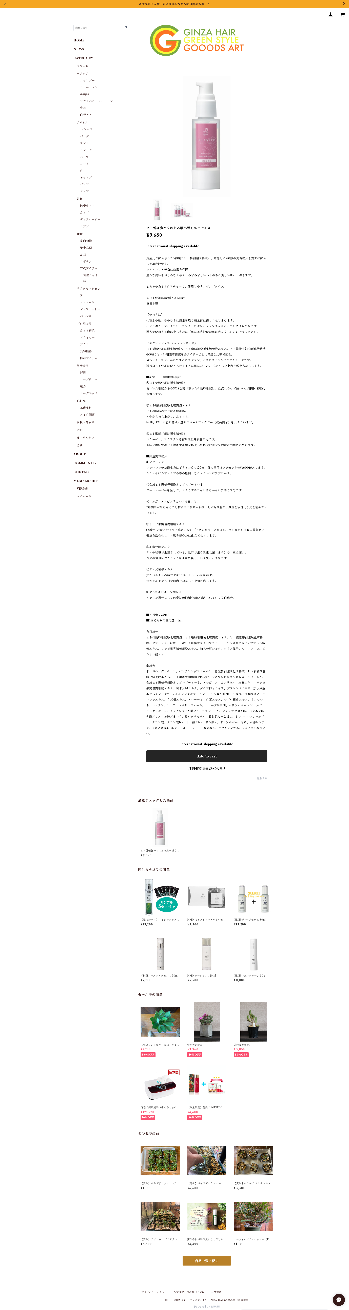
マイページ (84, 496)
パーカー (86, 157)
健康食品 (83, 366)
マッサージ (87, 302)
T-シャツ (86, 129)
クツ (83, 170)
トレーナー (87, 150)
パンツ (84, 184)
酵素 (83, 372)
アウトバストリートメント (98, 101)
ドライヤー (87, 337)
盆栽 (83, 254)
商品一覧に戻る (207, 1261)
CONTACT (82, 472)
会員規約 (216, 1292)
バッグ (84, 136)
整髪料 (84, 94)
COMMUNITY (85, 463)
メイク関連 (87, 415)
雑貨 (80, 199)
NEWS (79, 49)
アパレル (82, 122)
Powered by (202, 1306)
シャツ (84, 191)
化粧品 (81, 401)
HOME (79, 40)
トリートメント (90, 87)
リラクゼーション (88, 288)
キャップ (86, 177)
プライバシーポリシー (154, 1292)
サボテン (86, 261)
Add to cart (207, 756)
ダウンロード (86, 66)
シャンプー (87, 80)
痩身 (83, 386)
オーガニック (89, 393)
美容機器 (86, 351)
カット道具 (87, 330)
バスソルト (87, 316)
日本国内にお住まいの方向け (206, 768)
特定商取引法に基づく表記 (189, 1292)
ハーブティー (89, 379)
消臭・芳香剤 (86, 422)
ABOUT (80, 454)
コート (84, 164)
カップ (84, 212)
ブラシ (84, 344)
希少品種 (86, 248)
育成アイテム (89, 268)
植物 (80, 234)
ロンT (84, 143)
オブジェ (86, 226)
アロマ (84, 295)
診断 (80, 445)
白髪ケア (86, 115)
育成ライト (90, 275)
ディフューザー (90, 219)
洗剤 (80, 430)
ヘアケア (83, 73)
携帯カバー (87, 206)
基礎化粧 (86, 408)
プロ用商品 (84, 324)
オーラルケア (86, 438)
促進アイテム (89, 358)
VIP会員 (82, 488)
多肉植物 (86, 241)
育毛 (83, 108)
